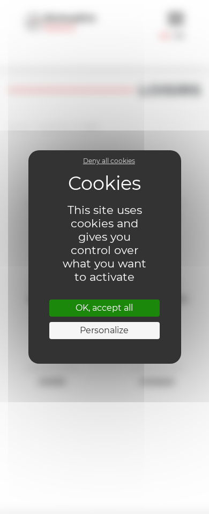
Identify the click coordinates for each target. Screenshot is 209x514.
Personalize (104, 330)
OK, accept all (104, 308)
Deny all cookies (109, 161)
